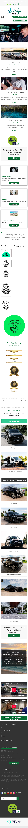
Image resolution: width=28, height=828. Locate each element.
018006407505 (4, 734)
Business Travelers (6, 176)
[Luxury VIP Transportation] (14, 78)
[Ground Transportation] (14, 48)
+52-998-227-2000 (17, 4)
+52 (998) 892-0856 (5, 730)
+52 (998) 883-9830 (5, 729)
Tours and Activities (14, 120)
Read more (14, 74)
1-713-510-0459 (10, 1)
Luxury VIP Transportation (14, 92)
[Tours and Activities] (14, 106)
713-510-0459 (4, 736)
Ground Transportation (14, 62)
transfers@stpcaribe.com (6, 740)
